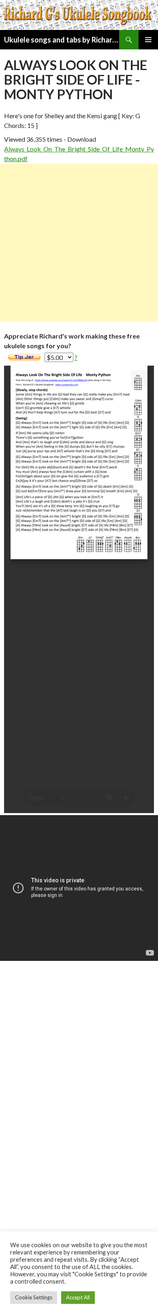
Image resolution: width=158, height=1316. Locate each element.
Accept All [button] (78, 1297)
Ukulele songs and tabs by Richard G (61, 39)
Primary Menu (148, 39)
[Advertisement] (79, 243)
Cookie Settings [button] (33, 1297)
